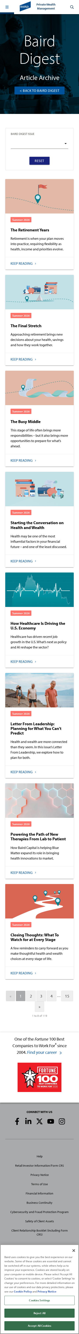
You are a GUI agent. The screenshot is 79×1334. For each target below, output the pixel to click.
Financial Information (39, 1193)
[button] (7, 7)
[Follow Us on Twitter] (39, 1121)
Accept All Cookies (39, 1325)
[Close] (74, 1250)
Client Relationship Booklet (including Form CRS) (39, 1232)
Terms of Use (39, 1184)
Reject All (39, 1313)
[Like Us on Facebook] (17, 1121)
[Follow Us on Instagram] (62, 1121)
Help (40, 1156)
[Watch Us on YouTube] (50, 1121)
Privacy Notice (40, 1175)
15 (67, 996)
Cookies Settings (39, 1300)
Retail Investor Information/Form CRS (39, 1166)
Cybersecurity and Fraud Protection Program (39, 1212)
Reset (39, 161)
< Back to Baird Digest (39, 90)
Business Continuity (39, 1203)
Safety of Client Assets (39, 1221)
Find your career (42, 1052)
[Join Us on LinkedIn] (28, 1121)
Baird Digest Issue (22, 134)
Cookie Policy (23, 1291)
